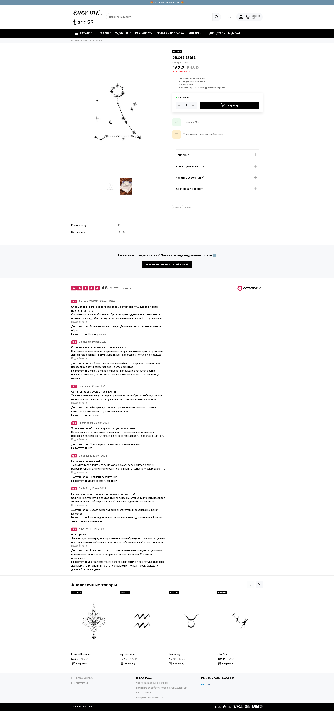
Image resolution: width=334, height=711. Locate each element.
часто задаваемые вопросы (152, 682)
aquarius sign (127, 654)
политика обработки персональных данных (161, 687)
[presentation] (250, 584)
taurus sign (175, 654)
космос (188, 207)
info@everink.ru (84, 678)
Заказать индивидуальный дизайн (167, 264)
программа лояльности (149, 697)
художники (123, 33)
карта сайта (143, 692)
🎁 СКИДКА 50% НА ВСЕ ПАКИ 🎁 (167, 2)
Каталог (86, 33)
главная (105, 33)
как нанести (144, 33)
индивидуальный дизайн (223, 33)
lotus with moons (81, 654)
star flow (222, 654)
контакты (195, 33)
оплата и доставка (170, 33)
